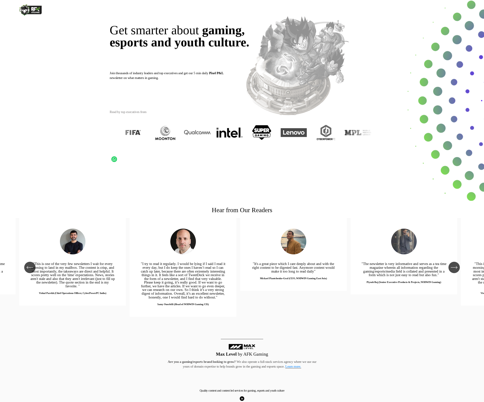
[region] (242, 267)
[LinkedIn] (242, 398)
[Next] (454, 267)
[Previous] (30, 267)
